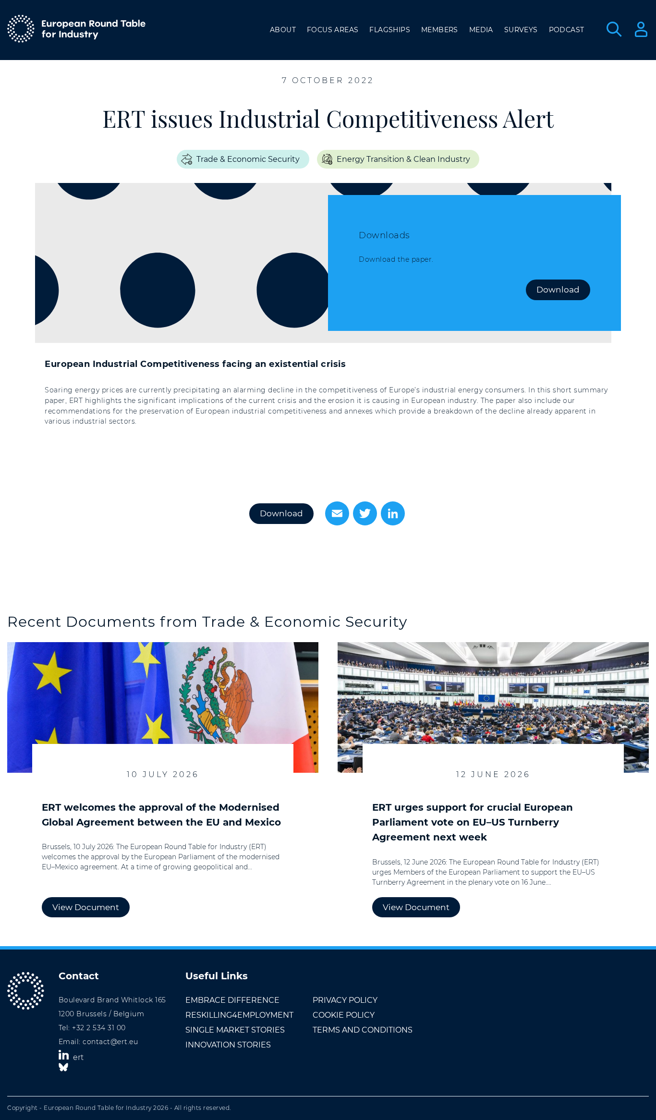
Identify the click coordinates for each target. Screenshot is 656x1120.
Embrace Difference (232, 1000)
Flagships (389, 29)
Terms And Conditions (363, 1030)
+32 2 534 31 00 (99, 1027)
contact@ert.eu (110, 1041)
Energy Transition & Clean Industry (403, 159)
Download (558, 289)
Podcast (566, 29)
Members (439, 29)
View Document (85, 907)
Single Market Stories (235, 1030)
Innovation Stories (228, 1044)
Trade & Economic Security (248, 159)
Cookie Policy (344, 1015)
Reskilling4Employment (239, 1015)
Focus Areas (332, 29)
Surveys (521, 29)
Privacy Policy (345, 1000)
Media (481, 29)
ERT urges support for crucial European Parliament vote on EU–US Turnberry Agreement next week (472, 822)
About (283, 29)
